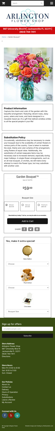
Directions (6, 356)
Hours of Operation (10, 392)
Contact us (6, 387)
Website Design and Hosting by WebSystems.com (39, 426)
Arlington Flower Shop (27, 17)
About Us (6, 384)
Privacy (5, 394)
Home (4, 37)
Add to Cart (27, 221)
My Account (7, 402)
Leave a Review (8, 400)
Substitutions (7, 397)
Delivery (5, 389)
